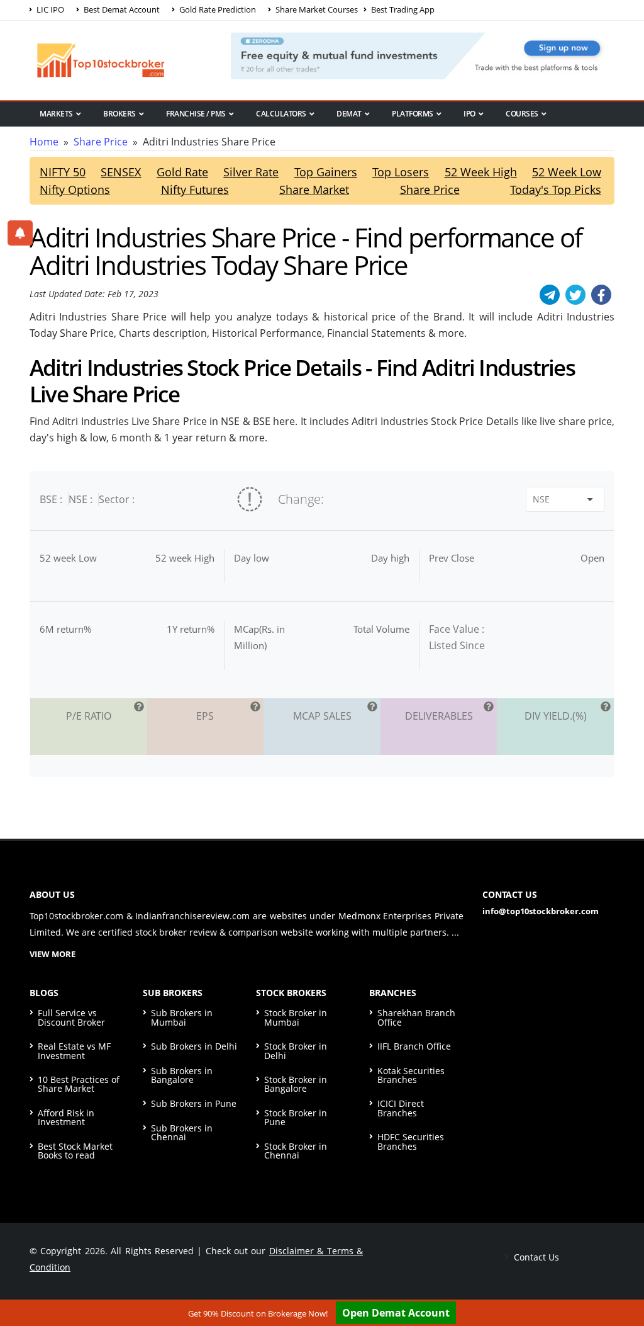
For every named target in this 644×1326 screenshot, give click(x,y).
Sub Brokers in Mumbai (182, 1017)
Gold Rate (182, 171)
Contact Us (535, 1257)
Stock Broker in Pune (295, 1117)
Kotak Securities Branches (411, 1075)
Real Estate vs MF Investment (74, 1050)
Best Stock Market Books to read (75, 1150)
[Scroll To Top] (622, 1277)
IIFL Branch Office (414, 1046)
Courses (522, 113)
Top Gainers (325, 171)
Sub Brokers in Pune (193, 1103)
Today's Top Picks (555, 189)
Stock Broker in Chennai (295, 1150)
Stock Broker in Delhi (295, 1050)
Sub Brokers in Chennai (182, 1132)
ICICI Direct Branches (400, 1107)
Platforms (412, 113)
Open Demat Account (396, 1313)
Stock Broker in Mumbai (295, 1017)
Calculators (281, 113)
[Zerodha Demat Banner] (422, 55)
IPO (469, 113)
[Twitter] (575, 295)
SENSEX (121, 171)
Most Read (60, 135)
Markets (56, 113)
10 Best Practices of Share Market (78, 1084)
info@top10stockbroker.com (540, 911)
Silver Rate (251, 171)
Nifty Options (75, 189)
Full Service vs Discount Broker (71, 1017)
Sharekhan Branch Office (416, 1017)
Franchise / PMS (196, 113)
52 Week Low (566, 171)
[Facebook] (601, 295)
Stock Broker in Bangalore (295, 1084)
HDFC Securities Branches (410, 1141)
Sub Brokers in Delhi (194, 1046)
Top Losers (400, 171)
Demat (349, 113)
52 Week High (481, 171)
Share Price (101, 142)
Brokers (119, 113)
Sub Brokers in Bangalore (182, 1075)
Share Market (314, 189)
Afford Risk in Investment (66, 1117)
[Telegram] (550, 295)
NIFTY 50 (63, 171)
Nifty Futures (195, 189)
